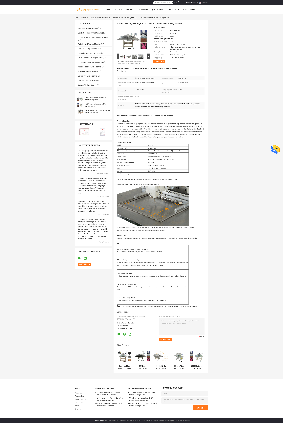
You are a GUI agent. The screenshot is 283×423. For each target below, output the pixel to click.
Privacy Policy (99, 420)
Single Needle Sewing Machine (90, 33)
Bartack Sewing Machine (87, 76)
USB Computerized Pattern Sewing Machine (157, 306)
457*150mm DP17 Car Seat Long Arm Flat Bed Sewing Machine (109, 399)
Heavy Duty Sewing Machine (89, 53)
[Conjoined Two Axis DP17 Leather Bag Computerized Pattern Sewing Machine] (124, 356)
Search (176, 2)
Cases (192, 10)
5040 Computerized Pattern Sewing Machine (183, 306)
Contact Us (174, 10)
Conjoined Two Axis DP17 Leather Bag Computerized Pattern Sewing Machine (124, 367)
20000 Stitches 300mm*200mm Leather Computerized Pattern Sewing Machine (196, 367)
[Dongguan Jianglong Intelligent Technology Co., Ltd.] (87, 9)
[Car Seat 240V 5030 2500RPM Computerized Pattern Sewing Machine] (160, 356)
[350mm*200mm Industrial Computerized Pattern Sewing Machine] (80, 111)
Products (118, 10)
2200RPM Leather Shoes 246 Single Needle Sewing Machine (142, 394)
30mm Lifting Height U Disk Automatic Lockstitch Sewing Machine (179, 367)
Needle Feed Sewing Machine (89, 67)
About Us (129, 10)
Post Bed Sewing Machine (88, 71)
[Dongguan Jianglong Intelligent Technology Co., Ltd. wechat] (86, 258)
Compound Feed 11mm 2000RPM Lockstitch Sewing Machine (108, 394)
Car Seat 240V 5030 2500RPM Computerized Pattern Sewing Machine (160, 367)
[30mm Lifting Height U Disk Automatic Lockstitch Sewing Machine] (178, 356)
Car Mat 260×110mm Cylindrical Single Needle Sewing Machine (143, 405)
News (185, 10)
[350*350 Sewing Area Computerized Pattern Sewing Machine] (80, 98)
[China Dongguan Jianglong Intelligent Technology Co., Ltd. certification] (84, 132)
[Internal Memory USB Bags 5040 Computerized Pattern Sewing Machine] (132, 40)
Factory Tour (142, 10)
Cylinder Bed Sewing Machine (89, 44)
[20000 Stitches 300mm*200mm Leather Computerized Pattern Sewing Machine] (197, 356)
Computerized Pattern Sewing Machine (104, 18)
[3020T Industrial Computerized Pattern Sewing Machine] (80, 105)
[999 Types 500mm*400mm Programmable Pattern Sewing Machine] (142, 356)
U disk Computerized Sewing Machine (131, 306)
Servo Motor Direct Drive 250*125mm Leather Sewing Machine (109, 405)
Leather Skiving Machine (87, 80)
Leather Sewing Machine (87, 49)
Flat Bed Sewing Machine (88, 28)
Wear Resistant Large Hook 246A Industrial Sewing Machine (141, 399)
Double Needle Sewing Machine (90, 58)
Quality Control (159, 10)
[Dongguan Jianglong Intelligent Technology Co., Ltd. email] (80, 258)
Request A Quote (191, 2)
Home (108, 10)
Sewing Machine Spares (87, 85)
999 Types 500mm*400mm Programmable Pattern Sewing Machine (142, 367)
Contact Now (159, 62)
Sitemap (78, 409)
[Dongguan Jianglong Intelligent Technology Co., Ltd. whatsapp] (124, 334)
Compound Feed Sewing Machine (91, 62)
